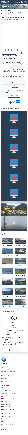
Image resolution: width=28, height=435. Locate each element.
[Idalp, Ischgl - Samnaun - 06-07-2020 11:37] (20, 281)
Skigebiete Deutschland (9, 393)
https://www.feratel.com (14, 97)
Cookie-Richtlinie (5, 429)
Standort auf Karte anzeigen (10, 55)
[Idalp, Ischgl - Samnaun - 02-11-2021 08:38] (7, 251)
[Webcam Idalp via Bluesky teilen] (14, 50)
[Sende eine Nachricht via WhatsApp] (14, 371)
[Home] (1, 10)
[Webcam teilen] (2, 50)
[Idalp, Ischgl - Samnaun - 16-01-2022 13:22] (7, 241)
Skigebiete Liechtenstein (9, 407)
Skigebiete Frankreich (8, 398)
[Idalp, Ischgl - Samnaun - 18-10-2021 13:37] (20, 251)
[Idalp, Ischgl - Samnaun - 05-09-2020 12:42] (20, 271)
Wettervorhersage (15, 350)
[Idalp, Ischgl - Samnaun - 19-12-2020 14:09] (20, 261)
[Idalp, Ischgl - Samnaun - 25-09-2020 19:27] (7, 271)
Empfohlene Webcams (6, 381)
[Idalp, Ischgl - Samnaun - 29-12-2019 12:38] (7, 302)
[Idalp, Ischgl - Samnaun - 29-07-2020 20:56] (7, 281)
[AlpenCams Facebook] (11, 371)
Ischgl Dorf (3, 125)
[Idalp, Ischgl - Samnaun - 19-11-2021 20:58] (20, 241)
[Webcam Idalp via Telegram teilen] (11, 50)
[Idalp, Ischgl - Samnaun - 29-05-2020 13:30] (20, 291)
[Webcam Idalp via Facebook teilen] (17, 50)
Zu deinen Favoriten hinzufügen (11, 58)
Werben (3, 421)
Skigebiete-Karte (5, 390)
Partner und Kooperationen (7, 424)
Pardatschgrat (4, 185)
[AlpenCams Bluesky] (5, 371)
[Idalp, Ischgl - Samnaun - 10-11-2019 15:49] (20, 302)
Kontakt (3, 419)
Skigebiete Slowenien (8, 409)
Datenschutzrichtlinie (6, 427)
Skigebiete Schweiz (8, 401)
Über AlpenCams (5, 416)
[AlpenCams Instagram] (8, 371)
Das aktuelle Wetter (8, 311)
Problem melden (7, 76)
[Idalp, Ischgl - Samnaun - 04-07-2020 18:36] (7, 291)
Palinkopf (3, 155)
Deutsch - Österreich (8, 368)
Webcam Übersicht (6, 378)
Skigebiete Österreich (8, 396)
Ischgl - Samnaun (14, 82)
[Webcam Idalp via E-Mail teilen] (5, 50)
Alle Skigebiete (5, 387)
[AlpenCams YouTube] (2, 371)
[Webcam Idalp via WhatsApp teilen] (8, 50)
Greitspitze (3, 170)
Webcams (7, 10)
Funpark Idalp (4, 200)
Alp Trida (3, 140)
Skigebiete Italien (7, 404)
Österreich (15, 87)
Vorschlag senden (18, 76)
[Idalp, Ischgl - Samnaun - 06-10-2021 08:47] (7, 261)
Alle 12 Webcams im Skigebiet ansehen (12, 52)
